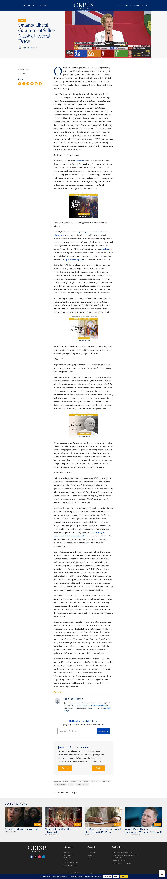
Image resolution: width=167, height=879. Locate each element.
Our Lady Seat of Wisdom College (92, 705)
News (35, 5)
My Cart (90, 855)
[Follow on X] (35, 856)
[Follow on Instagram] (39, 856)
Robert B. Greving (52, 835)
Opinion (27, 5)
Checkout (91, 858)
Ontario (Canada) (60, 784)
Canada (65, 781)
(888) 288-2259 (120, 861)
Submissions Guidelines (68, 856)
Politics (70, 784)
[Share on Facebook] (23, 83)
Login (136, 5)
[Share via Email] (32, 83)
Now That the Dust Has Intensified (58, 830)
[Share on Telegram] (27, 83)
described (80, 160)
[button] (162, 873)
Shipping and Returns (71, 863)
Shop (120, 5)
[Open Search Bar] (147, 5)
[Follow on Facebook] (31, 856)
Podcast (44, 5)
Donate (128, 5)
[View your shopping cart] (142, 5)
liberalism (106, 781)
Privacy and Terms (70, 865)
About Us (67, 852)
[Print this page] (36, 83)
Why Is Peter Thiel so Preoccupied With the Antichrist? (143, 830)
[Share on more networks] (40, 83)
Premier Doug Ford (82, 784)
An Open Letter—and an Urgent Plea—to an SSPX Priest (103, 830)
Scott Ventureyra (132, 835)
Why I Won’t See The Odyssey (21, 829)
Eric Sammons (10, 832)
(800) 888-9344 (120, 858)
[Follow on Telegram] (43, 856)
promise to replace (74, 259)
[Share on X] (19, 83)
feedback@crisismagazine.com (122, 852)
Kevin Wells (90, 835)
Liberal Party (96, 781)
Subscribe (103, 731)
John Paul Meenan (30, 48)
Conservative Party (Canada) (80, 781)
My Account (92, 852)
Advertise (67, 860)
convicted (105, 249)
